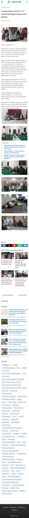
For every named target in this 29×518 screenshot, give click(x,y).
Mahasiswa (22, 436)
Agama (16, 365)
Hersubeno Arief (6, 410)
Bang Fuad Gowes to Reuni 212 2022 (11, 385)
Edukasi (19, 399)
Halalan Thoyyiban (18, 408)
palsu (18, 442)
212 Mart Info (5, 365)
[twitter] (9, 245)
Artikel (24, 373)
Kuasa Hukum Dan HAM (8, 436)
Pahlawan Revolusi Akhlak (8, 442)
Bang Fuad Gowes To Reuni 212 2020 (11, 382)
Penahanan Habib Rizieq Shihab (10, 451)
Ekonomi (4, 402)
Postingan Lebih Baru (7, 295)
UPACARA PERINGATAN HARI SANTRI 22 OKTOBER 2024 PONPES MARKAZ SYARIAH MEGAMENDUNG (18, 351)
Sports (18, 470)
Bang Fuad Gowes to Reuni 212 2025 (11, 388)
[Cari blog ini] (27, 2)
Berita (24, 388)
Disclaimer (14, 510)
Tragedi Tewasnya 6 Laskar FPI (10, 491)
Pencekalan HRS (21, 453)
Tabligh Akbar (5, 473)
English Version (22, 402)
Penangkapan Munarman (8, 453)
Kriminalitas (16, 433)
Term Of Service (21, 507)
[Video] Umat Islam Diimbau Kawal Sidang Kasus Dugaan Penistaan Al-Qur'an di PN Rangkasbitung (17, 331)
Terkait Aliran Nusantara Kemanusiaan (12, 479)
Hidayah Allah (15, 410)
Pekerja (24, 442)
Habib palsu (16, 405)
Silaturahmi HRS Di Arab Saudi (17, 468)
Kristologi (23, 433)
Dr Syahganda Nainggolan (8, 399)
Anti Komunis (5, 370)
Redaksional (5, 465)
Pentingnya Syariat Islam (8, 459)
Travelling (22, 491)
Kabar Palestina (15, 422)
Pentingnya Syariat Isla (8, 456)
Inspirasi (21, 416)
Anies (18, 368)
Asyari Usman (5, 376)
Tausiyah (13, 473)
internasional (5, 419)
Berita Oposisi (13, 390)
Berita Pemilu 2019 (7, 393)
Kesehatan (5, 430)
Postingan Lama (22, 295)
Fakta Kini (16, 515)
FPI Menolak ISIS (6, 405)
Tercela (4, 476)
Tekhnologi (20, 473)
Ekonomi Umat (12, 402)
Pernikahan (20, 459)
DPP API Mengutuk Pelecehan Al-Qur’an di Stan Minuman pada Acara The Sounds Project (17, 321)
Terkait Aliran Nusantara (14, 476)
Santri (11, 465)
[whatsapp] (19, 245)
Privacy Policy (12, 507)
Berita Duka (5, 390)
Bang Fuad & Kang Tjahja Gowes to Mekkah (13, 379)
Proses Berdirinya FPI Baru (14, 462)
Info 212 (15, 416)
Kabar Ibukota (5, 422)
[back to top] (25, 514)
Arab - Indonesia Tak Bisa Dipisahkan (11, 373)
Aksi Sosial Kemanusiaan (8, 368)
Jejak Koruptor (14, 419)
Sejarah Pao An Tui (20, 465)
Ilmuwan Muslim (6, 416)
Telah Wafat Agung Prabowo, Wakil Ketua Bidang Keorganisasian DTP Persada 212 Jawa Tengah (14, 147)
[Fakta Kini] (14, 2)
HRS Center (5, 413)
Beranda (5, 507)
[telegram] (25, 245)
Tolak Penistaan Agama (18, 485)
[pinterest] (14, 245)
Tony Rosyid (5, 488)
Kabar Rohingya (6, 425)
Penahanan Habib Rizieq (8, 448)
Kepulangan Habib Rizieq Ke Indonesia (11, 428)
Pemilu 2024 (5, 445)
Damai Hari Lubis (22, 396)
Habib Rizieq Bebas (7, 408)
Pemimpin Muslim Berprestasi (18, 445)
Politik (3, 462)
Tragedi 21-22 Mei (14, 488)
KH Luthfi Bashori (14, 430)
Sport (12, 470)
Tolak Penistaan (6, 485)
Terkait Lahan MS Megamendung (10, 482)
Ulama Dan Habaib (7, 493)
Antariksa (24, 368)
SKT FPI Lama (5, 470)
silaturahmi (5, 468)
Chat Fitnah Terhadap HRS (8, 396)
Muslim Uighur (11, 439)
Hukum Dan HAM (14, 413)
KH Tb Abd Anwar (6, 433)
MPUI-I (4, 439)
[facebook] (4, 245)
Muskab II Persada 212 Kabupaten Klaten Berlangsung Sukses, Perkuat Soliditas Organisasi (14, 156)
